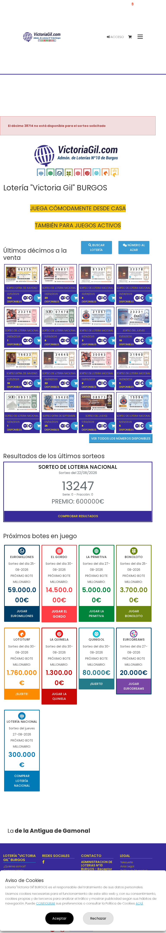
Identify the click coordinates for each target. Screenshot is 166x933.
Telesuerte (126, 862)
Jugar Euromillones (22, 613)
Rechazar (98, 918)
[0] (132, 37)
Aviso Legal (127, 866)
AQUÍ (139, 903)
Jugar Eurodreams (134, 686)
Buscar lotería (97, 247)
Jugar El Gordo (59, 614)
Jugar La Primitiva (96, 613)
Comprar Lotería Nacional (22, 781)
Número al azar (136, 247)
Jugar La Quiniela (59, 696)
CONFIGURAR (45, 903)
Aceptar (59, 918)
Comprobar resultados (78, 516)
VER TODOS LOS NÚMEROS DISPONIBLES (120, 438)
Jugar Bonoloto (134, 613)
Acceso (117, 37)
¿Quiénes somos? (15, 866)
